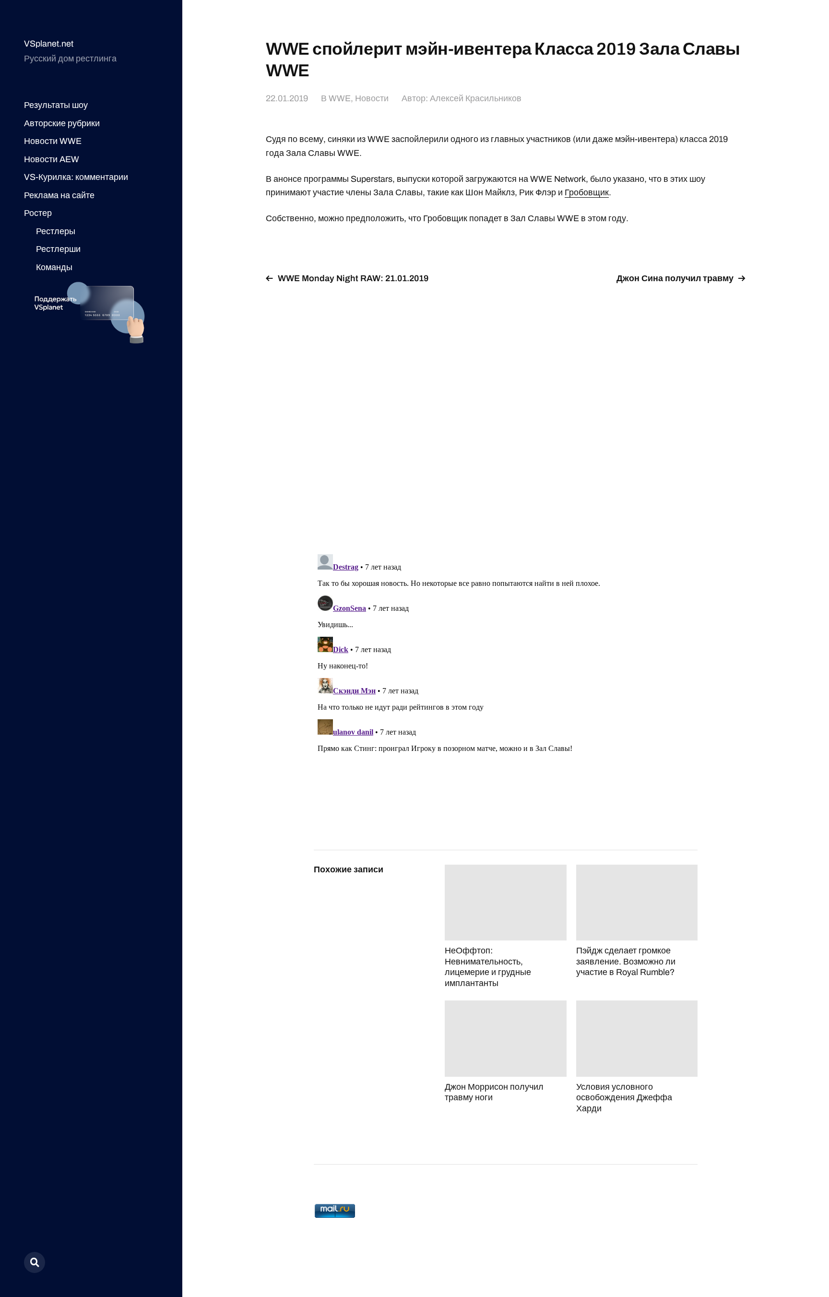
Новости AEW (51, 159)
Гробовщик (587, 192)
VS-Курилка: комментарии (76, 177)
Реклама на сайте (59, 195)
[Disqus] (506, 413)
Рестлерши (58, 249)
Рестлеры (55, 231)
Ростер (38, 213)
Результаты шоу (56, 105)
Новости (372, 98)
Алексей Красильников (475, 98)
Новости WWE (53, 141)
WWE (340, 98)
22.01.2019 (287, 98)
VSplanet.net (48, 43)
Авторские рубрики (62, 123)
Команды (54, 267)
